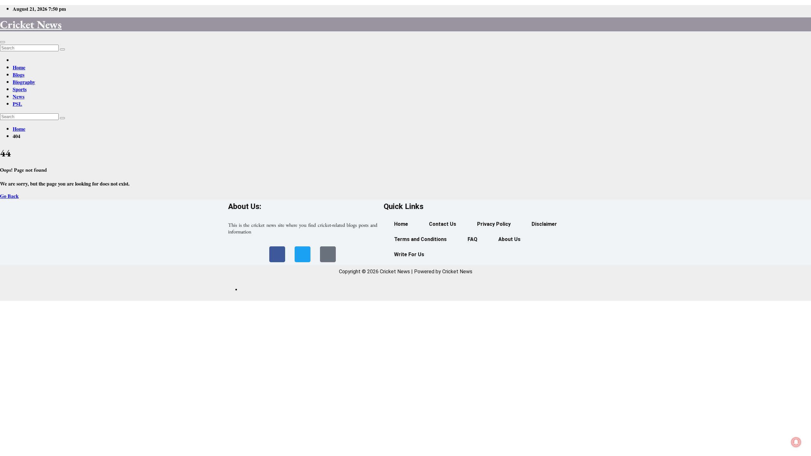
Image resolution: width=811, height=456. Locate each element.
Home (19, 67)
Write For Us (409, 254)
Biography (24, 82)
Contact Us (442, 224)
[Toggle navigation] (2, 42)
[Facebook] (277, 254)
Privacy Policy (494, 224)
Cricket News (31, 24)
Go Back (9, 196)
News (18, 96)
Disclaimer (544, 224)
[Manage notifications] (796, 442)
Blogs (18, 74)
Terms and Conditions (420, 239)
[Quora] (328, 254)
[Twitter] (302, 254)
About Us (509, 239)
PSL (17, 103)
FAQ (472, 239)
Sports (20, 89)
